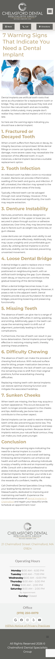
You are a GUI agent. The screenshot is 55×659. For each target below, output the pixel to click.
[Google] (15, 620)
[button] (50, 11)
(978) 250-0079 (27, 613)
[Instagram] (27, 620)
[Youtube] (39, 620)
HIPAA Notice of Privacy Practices (27, 625)
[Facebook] (21, 620)
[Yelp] (33, 620)
